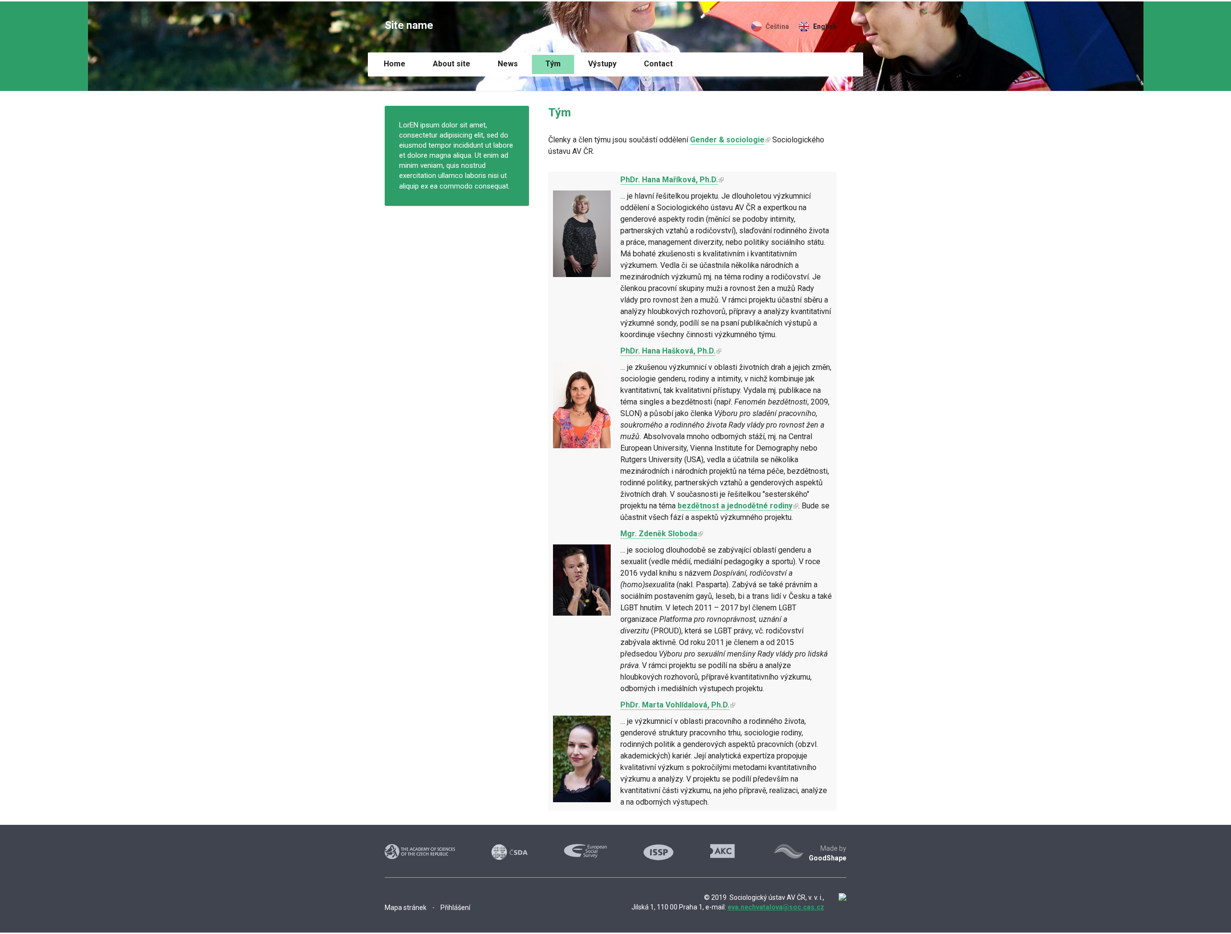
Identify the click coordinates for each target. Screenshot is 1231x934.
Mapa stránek (406, 907)
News (508, 63)
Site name (409, 25)
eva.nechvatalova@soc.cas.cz (776, 907)
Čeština (777, 26)
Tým (553, 63)
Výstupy (602, 63)
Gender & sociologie (727, 139)
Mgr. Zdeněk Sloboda (658, 533)
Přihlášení (455, 907)
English (825, 26)
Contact (658, 63)
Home (394, 63)
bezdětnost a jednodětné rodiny (735, 505)
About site (451, 63)
